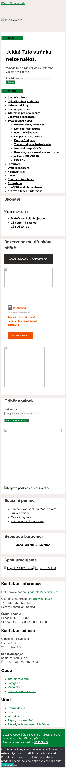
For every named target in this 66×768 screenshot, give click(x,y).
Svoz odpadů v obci (20, 120)
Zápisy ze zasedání (20, 720)
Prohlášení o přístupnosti (33, 738)
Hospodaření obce (19, 712)
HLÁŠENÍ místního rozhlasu (25, 187)
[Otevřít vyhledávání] (7, 33)
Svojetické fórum (18, 167)
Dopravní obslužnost (21, 179)
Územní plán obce (19, 109)
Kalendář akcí (16, 171)
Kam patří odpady (24, 140)
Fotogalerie (15, 183)
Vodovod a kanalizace (21, 116)
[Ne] (15, 765)
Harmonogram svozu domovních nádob (37, 152)
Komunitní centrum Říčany (27, 521)
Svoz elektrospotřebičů (27, 148)
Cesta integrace (21, 517)
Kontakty (13, 716)
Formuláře (14, 164)
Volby (11, 175)
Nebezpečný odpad (25, 132)
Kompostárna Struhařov (28, 136)
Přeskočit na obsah (13, 3)
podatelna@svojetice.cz (43, 592)
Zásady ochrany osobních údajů (28, 724)
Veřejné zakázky (18, 105)
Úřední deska (16, 708)
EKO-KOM (20, 160)
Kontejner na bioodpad (27, 128)
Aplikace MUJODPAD (26, 156)
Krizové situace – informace (25, 191)
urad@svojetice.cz (40, 598)
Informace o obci (18, 678)
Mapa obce (15, 687)
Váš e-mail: (11, 409)
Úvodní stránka (17, 97)
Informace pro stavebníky (24, 113)
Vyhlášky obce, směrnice (23, 101)
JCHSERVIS (41, 742)
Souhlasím (8, 765)
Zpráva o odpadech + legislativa (32, 144)
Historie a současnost (22, 691)
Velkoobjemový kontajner (29, 124)
